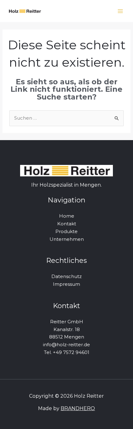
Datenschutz (66, 276)
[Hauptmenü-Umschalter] (120, 11)
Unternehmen (66, 239)
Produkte (66, 231)
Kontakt (66, 224)
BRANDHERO (78, 408)
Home (66, 216)
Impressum (66, 284)
